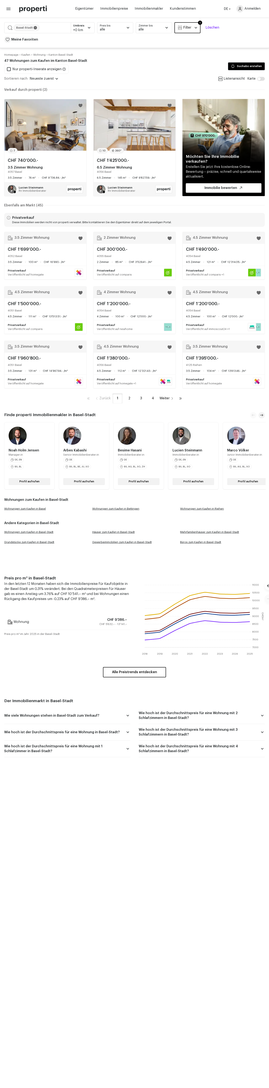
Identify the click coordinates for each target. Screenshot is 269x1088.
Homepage (11, 54)
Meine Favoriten (24, 39)
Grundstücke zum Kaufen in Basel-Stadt (29, 542)
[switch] (256, 78)
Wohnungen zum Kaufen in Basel (25, 508)
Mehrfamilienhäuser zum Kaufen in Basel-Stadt (209, 532)
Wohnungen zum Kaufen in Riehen (202, 508)
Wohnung (39, 54)
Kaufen (25, 54)
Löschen (212, 27)
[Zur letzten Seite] (180, 398)
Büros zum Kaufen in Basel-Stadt (200, 542)
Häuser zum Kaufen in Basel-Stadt (113, 532)
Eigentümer (84, 8)
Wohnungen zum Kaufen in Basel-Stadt (28, 532)
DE (226, 9)
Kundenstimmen (183, 8)
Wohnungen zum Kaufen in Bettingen (115, 508)
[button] (49, 27)
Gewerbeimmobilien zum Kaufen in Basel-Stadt (122, 542)
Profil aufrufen (29, 481)
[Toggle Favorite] (80, 105)
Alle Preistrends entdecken (134, 672)
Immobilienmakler (149, 8)
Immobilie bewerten (220, 188)
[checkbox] (34, 69)
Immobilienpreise (114, 8)
